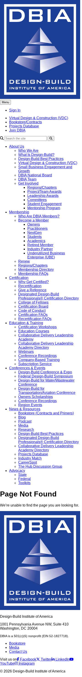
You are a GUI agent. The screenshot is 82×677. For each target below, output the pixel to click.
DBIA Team (27, 179)
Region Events (30, 405)
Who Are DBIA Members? (38, 216)
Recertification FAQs (34, 319)
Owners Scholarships (35, 397)
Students (34, 237)
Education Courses (33, 331)
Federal (24, 479)
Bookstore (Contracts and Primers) (46, 413)
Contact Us (18, 652)
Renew (24, 261)
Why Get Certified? (33, 282)
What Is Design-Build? (36, 155)
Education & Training (26, 323)
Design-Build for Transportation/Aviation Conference (46, 391)
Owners (33, 224)
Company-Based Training (39, 360)
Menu (5, 102)
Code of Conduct (32, 311)
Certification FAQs (33, 315)
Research (26, 430)
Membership (19, 212)
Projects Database (24, 126)
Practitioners (37, 228)
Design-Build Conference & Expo (45, 372)
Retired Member (40, 245)
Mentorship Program (43, 208)
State (22, 475)
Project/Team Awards (44, 192)
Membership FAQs (33, 274)
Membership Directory (36, 269)
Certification (18, 278)
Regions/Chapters (42, 187)
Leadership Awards (43, 196)
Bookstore (17, 643)
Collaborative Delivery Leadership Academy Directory (45, 345)
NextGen (34, 233)
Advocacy (17, 471)
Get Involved (28, 183)
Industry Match (30, 458)
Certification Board (33, 306)
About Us (16, 146)
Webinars (26, 352)
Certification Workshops (37, 327)
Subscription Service (35, 364)
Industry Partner (40, 249)
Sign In (14, 110)
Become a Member (33, 220)
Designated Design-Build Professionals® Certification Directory (48, 296)
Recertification (29, 286)
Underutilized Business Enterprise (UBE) (46, 255)
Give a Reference (32, 290)
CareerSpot (27, 462)
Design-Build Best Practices (41, 159)
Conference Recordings (37, 356)
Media (23, 425)
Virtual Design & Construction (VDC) (38, 118)
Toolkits (24, 483)
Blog (22, 417)
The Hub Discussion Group (40, 466)
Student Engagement (44, 204)
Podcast (24, 421)
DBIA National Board (35, 175)
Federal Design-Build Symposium (45, 376)
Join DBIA (17, 130)
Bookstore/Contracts (25, 122)
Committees (37, 200)
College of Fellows (33, 302)
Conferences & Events (27, 368)
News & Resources (24, 409)
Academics (36, 241)
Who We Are (28, 150)
